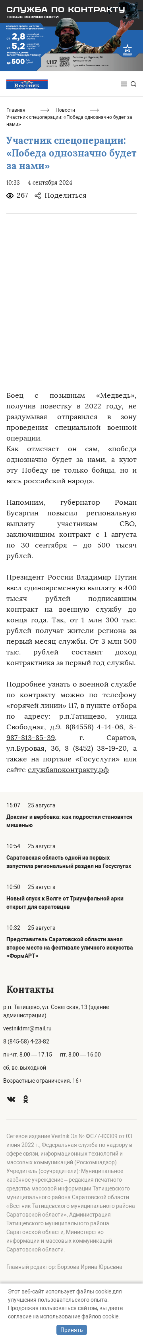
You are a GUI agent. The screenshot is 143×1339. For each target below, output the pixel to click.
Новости (65, 110)
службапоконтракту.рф (68, 769)
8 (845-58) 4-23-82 (26, 1041)
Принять (71, 1330)
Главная (15, 110)
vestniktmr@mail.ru (27, 1028)
